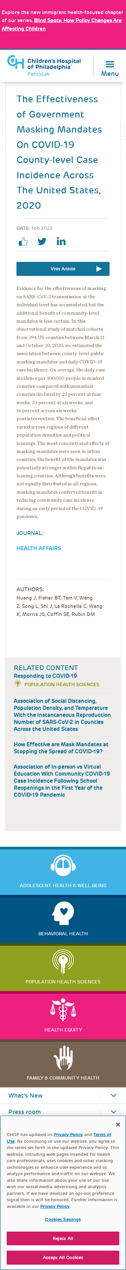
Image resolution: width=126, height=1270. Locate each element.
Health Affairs (38, 548)
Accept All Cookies (63, 1257)
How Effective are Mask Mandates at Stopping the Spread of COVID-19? (61, 748)
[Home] (44, 65)
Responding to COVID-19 (45, 675)
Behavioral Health (63, 934)
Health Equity (63, 1030)
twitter (44, 241)
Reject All (63, 1238)
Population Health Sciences (62, 684)
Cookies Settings (63, 1219)
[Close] (118, 1124)
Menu (110, 72)
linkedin (63, 241)
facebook (25, 241)
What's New (25, 1095)
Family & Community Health (63, 1078)
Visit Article (63, 269)
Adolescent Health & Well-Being (63, 886)
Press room (24, 1112)
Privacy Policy (68, 1134)
